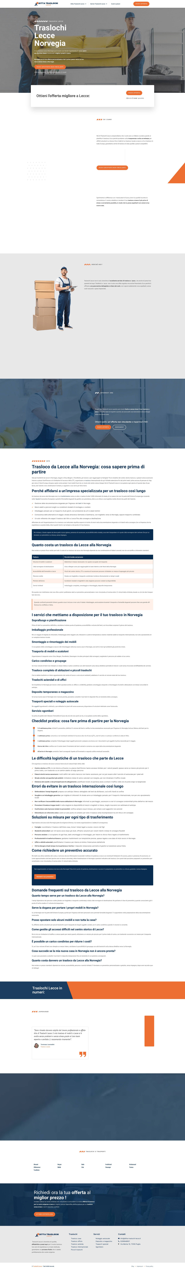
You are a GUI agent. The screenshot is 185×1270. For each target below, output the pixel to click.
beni (79, 503)
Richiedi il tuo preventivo (45, 877)
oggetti (36, 706)
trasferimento (65, 496)
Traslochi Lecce (37, 1266)
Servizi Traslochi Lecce (97, 4)
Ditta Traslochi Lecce (77, 4)
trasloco (88, 480)
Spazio (38, 499)
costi (117, 576)
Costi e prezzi (115, 4)
